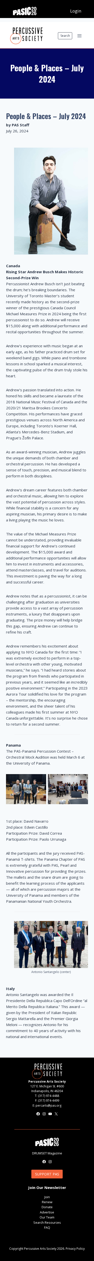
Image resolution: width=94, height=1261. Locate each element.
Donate (47, 1207)
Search (65, 36)
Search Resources (47, 1222)
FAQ (47, 1227)
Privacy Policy (75, 1248)
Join (47, 1197)
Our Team (47, 1217)
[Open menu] (79, 36)
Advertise (47, 1212)
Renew (47, 1202)
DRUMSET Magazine (47, 1153)
